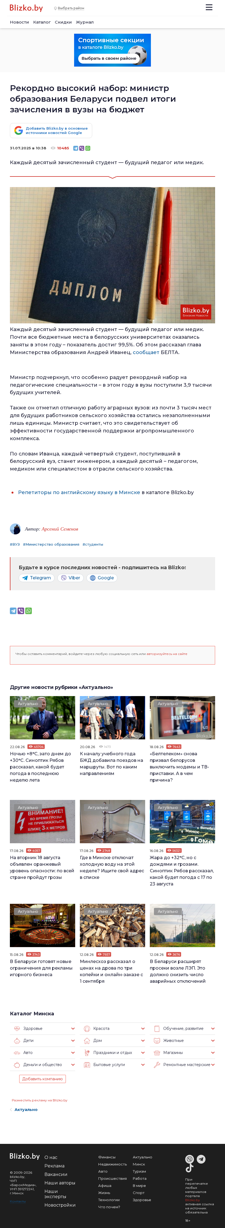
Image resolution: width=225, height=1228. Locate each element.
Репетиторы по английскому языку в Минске (79, 492)
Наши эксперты (55, 1194)
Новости (19, 22)
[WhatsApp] (87, 148)
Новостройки (60, 1205)
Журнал (85, 22)
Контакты (18, 1201)
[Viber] (81, 148)
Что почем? (109, 1207)
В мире (139, 1185)
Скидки (63, 22)
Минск (139, 1164)
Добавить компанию (42, 1078)
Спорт (139, 1192)
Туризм (139, 1171)
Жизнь (104, 1192)
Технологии (109, 1200)
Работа (140, 1178)
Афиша (104, 1185)
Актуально (28, 703)
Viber (74, 577)
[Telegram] (75, 148)
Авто (103, 1171)
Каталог (42, 22)
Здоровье (142, 1200)
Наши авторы (59, 1183)
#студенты (93, 544)
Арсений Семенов (60, 528)
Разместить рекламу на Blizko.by (40, 1100)
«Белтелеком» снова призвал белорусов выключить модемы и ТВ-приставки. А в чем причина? (179, 767)
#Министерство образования (51, 544)
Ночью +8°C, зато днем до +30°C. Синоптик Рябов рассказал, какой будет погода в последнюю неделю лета (40, 767)
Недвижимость (112, 1164)
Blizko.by (192, 1200)
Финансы (107, 1157)
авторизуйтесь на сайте (167, 654)
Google (106, 577)
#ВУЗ (15, 544)
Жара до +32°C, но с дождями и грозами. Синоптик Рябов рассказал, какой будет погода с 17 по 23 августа (182, 871)
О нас (50, 1157)
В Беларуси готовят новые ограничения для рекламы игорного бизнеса (41, 968)
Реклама (54, 1166)
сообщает (146, 352)
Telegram (40, 577)
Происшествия (112, 1178)
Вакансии (56, 1174)
